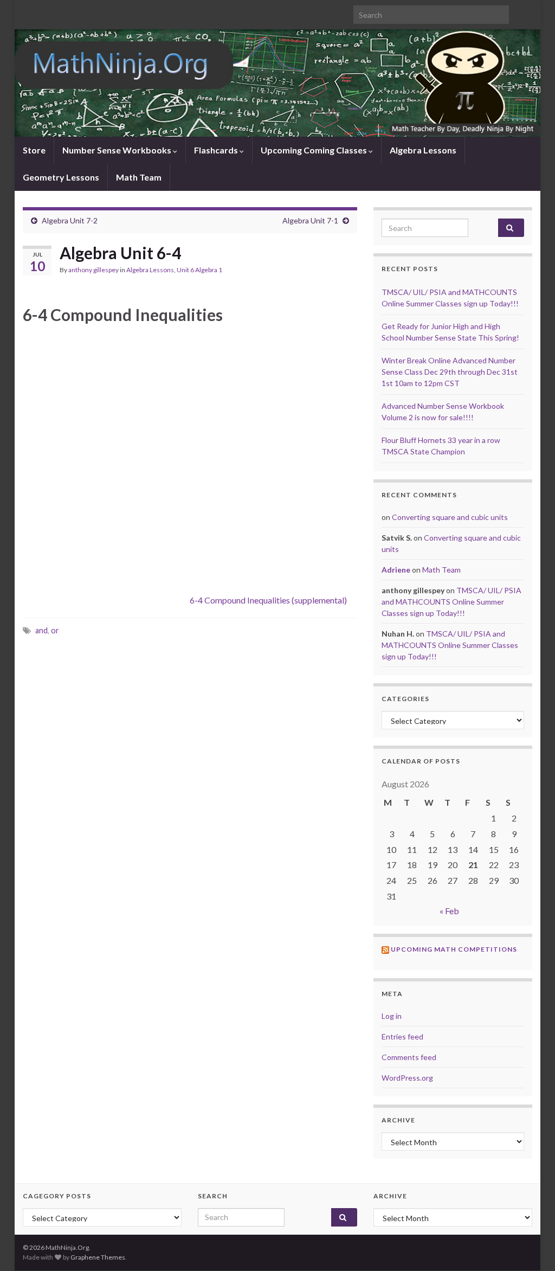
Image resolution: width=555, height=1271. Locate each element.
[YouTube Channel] (45, 12)
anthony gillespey (93, 270)
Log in (392, 1015)
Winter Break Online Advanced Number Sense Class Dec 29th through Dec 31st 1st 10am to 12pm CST (450, 372)
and (41, 630)
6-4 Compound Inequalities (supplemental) (268, 600)
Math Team (139, 177)
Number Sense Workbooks (117, 150)
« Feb (449, 911)
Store (34, 150)
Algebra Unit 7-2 (70, 220)
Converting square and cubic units (450, 517)
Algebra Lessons (423, 150)
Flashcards (217, 150)
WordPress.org (407, 1077)
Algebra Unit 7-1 (310, 220)
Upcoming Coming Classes (315, 150)
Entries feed (402, 1036)
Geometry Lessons (61, 177)
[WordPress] (83, 12)
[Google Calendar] (64, 12)
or (55, 630)
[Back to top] (530, 1246)
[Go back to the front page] (277, 83)
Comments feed (409, 1057)
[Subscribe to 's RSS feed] (28, 12)
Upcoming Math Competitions (454, 949)
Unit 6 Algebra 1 (199, 270)
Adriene (396, 569)
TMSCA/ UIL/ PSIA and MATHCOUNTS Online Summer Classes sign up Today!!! (451, 602)
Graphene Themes (97, 1257)
